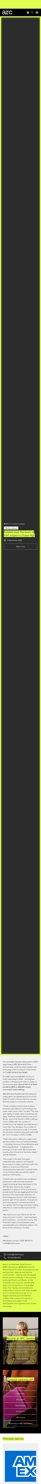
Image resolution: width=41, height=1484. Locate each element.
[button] (37, 12)
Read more (32, 5)
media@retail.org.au (11, 1243)
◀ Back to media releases (14, 524)
